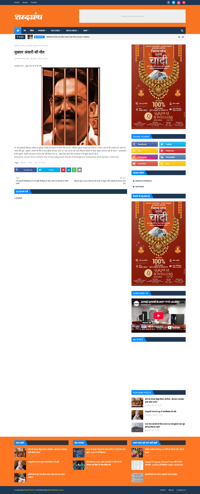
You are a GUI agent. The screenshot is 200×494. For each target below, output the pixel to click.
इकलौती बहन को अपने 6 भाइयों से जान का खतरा (161, 474)
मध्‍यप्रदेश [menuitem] (41, 30)
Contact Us (181, 490)
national (139, 186)
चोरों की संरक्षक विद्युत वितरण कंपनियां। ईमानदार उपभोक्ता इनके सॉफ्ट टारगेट (164, 400)
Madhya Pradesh (143, 181)
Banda (23, 162)
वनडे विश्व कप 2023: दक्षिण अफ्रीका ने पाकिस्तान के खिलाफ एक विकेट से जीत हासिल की (104, 463)
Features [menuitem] (55, 30)
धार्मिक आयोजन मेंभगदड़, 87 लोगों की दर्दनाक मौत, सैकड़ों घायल (164, 451)
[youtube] (144, 163)
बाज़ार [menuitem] (85, 30)
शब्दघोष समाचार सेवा (22, 58)
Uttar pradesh (27, 45)
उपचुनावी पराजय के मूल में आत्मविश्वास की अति (160, 411)
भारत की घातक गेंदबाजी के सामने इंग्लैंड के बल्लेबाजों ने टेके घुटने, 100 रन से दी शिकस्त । (106, 451)
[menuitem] (17, 30)
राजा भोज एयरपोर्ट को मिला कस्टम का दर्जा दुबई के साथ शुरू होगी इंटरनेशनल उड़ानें (165, 425)
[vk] (172, 157)
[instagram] (179, 2)
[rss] (144, 150)
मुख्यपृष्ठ (16, 45)
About (25, 2)
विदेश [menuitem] (32, 30)
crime (30, 162)
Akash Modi (29, 490)
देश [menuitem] (25, 30)
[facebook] (168, 2)
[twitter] (173, 2)
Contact (33, 2)
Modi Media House (56, 490)
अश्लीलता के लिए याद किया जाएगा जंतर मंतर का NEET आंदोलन (67, 37)
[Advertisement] (158, 365)
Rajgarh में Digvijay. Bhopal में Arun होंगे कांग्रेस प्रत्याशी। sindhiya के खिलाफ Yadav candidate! (164, 463)
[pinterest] (184, 2)
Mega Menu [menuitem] (71, 30)
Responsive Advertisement (132, 16)
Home (16, 2)
